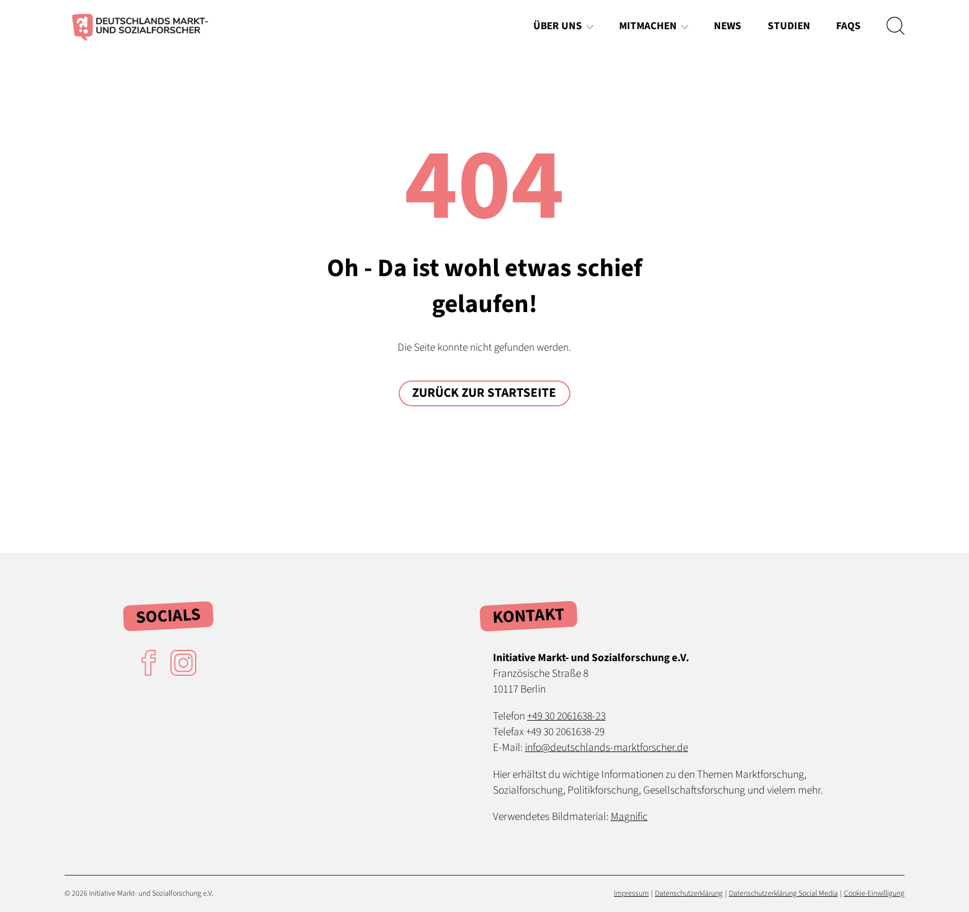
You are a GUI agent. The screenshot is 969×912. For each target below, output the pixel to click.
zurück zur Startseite (484, 393)
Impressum (631, 893)
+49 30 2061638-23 (566, 716)
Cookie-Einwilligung (874, 893)
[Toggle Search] (896, 26)
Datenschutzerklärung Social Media (783, 893)
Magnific (629, 816)
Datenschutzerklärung (689, 893)
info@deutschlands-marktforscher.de (606, 747)
